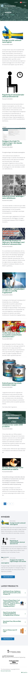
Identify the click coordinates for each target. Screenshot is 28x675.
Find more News (8, 576)
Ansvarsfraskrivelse (6, 671)
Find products (7, 638)
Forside (7, 14)
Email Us (25, 672)
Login (16, 2)
